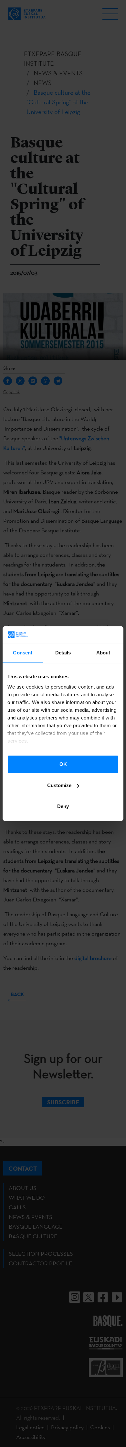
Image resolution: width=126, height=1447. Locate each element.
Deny (63, 806)
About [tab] (103, 652)
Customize (59, 785)
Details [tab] (63, 652)
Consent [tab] (22, 652)
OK (63, 764)
